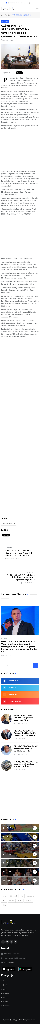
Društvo (6, 985)
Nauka (5, 997)
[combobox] (12, 665)
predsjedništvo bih (9, 523)
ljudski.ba (19, 1020)
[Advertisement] (20, 150)
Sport (5, 989)
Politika (5, 21)
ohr (22, 896)
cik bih (20, 900)
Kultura (5, 1001)
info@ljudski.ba (9, 963)
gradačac (29, 900)
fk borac (5, 905)
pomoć (11, 900)
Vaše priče (6, 1006)
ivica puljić (13, 896)
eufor (4, 896)
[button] (3, 600)
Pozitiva (6, 993)
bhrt (4, 900)
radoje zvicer (31, 896)
